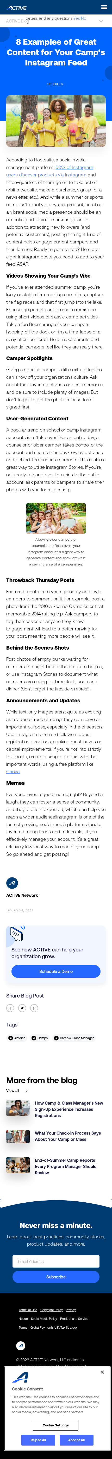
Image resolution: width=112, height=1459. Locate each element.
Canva (13, 771)
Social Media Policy (44, 1319)
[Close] (102, 1372)
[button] (103, 7)
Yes (76, 18)
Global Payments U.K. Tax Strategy (54, 1327)
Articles (55, 84)
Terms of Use (28, 1310)
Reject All (38, 1440)
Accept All (76, 1440)
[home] (15, 7)
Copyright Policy (51, 1310)
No (83, 18)
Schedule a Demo (56, 971)
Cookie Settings (56, 1425)
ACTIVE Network (22, 895)
